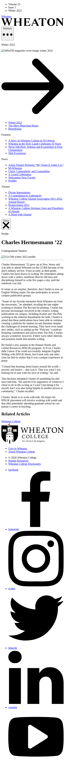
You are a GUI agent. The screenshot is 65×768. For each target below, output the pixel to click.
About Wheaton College (21, 451)
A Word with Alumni (19, 214)
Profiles (12, 180)
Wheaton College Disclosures (24, 463)
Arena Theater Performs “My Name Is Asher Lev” (36, 165)
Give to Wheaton (17, 448)
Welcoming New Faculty (22, 177)
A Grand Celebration (19, 174)
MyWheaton (15, 168)
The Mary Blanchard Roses (23, 125)
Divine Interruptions (19, 192)
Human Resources (18, 460)
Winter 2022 (15, 122)
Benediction (14, 128)
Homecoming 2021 (18, 205)
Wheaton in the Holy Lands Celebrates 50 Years (34, 143)
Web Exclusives (17, 153)
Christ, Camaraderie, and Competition (29, 171)
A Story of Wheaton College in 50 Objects (31, 140)
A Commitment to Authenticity (25, 195)
